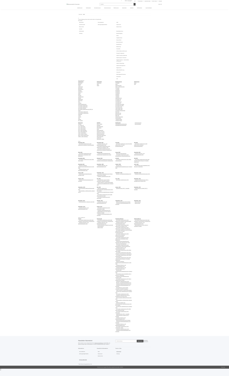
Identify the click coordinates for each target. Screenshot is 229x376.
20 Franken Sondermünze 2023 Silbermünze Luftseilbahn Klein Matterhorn (84, 155)
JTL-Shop (226, 367)
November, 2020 (100, 164)
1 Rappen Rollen (118, 119)
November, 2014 (81, 200)
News (117, 35)
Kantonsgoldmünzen (82, 104)
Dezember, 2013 (137, 200)
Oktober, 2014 (100, 200)
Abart (116, 84)
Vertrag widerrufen (83, 359)
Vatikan (79, 119)
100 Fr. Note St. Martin (82, 134)
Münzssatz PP (118, 114)
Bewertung (118, 46)
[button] (154, 4)
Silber (98, 85)
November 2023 (100, 142)
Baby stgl (117, 115)
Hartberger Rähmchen (101, 135)
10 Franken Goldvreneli (82, 106)
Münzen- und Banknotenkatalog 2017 (123, 173)
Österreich (80, 100)
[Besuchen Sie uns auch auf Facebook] (79, 362)
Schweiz (79, 103)
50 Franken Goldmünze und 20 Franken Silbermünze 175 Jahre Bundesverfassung (123, 145)
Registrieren (118, 67)
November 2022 (81, 158)
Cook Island (80, 86)
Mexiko (79, 98)
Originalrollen (118, 118)
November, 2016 (118, 172)
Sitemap (80, 33)
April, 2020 (136, 164)
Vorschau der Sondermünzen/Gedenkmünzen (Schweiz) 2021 (123, 167)
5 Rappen (117, 94)
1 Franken (117, 89)
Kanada (79, 95)
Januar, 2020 (80, 172)
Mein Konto (154, 1)
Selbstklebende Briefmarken (121, 124)
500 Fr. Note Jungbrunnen (83, 135)
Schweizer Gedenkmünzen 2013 (103, 210)
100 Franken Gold (118, 108)
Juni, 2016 (117, 178)
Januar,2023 (117, 152)
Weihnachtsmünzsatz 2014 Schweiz (123, 201)
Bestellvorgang (119, 33)
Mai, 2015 (99, 187)
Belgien (79, 84)
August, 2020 (118, 164)
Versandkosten (101, 22)
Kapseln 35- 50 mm (101, 132)
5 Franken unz (118, 99)
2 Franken (117, 88)
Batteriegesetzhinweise (121, 74)
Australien (80, 83)
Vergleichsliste (119, 37)
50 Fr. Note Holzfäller (82, 130)
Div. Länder (80, 120)
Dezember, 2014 (137, 187)
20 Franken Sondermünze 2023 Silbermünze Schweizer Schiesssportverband (140, 145)
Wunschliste (118, 40)
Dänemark (80, 88)
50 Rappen (117, 90)
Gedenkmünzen (118, 98)
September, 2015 (81, 187)
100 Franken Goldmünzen (83, 113)
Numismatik (99, 218)
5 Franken (117, 83)
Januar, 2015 (118, 187)
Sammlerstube (147, 1)
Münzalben (99, 127)
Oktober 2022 (99, 158)
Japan (79, 94)
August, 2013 (99, 206)
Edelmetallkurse (137, 218)
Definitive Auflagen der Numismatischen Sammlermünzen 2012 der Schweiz (105, 189)
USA (79, 118)
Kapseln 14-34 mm (100, 131)
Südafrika (80, 114)
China (79, 85)
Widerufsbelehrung (120, 70)
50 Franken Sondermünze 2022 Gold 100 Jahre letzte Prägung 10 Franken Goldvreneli (141, 161)
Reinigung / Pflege (100, 139)
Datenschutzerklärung (99, 343)
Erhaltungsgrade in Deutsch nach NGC (86, 201)
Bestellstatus (119, 44)
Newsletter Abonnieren (145, 341)
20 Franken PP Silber (119, 105)
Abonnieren (140, 341)
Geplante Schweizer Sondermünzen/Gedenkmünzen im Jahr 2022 (86, 167)
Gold (98, 84)
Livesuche (118, 72)
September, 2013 (81, 206)
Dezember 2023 (81, 142)
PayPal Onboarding (120, 63)
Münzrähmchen (100, 136)
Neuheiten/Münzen (119, 218)
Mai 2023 (136, 142)
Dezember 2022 (137, 152)
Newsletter (118, 76)
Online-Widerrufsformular (121, 51)
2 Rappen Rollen (118, 120)
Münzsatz (117, 111)
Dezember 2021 (81, 164)
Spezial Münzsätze (119, 116)
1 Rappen (117, 96)
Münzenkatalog (100, 126)
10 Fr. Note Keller (81, 126)
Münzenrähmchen (100, 134)
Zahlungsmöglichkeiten (102, 24)
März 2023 (80, 152)
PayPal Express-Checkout (121, 57)
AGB (117, 22)
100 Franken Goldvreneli (83, 111)
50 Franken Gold (118, 106)
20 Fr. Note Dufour (82, 129)
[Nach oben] (0, 369)
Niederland (80, 99)
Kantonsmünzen (138, 122)
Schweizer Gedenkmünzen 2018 (103, 176)
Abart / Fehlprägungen (120, 86)
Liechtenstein (81, 96)
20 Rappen (117, 91)
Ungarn (79, 116)
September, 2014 (118, 200)
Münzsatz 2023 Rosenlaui (121, 153)
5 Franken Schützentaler (120, 110)
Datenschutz (118, 26)
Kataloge (98, 125)
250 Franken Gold (118, 109)
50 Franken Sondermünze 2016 (122, 179)
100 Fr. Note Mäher (82, 132)
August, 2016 (80, 178)
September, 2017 (100, 172)
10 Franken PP (118, 103)
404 (117, 78)
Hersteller (118, 48)
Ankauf (79, 218)
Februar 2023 (99, 152)
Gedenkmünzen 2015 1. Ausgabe (122, 188)
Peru (79, 101)
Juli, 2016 (99, 178)
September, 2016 (137, 172)
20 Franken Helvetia (82, 108)
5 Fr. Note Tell (81, 125)
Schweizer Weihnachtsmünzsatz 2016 (142, 173)
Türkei (79, 115)
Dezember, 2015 (137, 178)
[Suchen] (135, 4)
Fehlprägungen (118, 85)
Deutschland (80, 89)
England (79, 90)
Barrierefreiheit (119, 42)
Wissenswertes (138, 201)
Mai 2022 (136, 158)
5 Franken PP (118, 100)
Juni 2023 (117, 142)
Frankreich (80, 91)
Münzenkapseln (100, 130)
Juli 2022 (117, 158)
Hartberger (99, 137)
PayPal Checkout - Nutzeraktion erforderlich (122, 60)
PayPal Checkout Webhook (121, 55)
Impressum (118, 24)
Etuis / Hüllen (99, 124)
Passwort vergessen (120, 53)
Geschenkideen (138, 124)
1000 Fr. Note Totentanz (83, 136)
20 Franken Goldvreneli (82, 105)
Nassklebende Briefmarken (120, 125)
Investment (99, 83)
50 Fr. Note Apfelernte (82, 131)
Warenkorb (140, 1)
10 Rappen (117, 93)
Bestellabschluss (119, 31)
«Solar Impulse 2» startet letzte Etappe (105, 182)
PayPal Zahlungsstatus (120, 65)
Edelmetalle (81, 31)
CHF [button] (135, 1)
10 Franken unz (118, 101)
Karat (98, 129)
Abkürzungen (137, 203)
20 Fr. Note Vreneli (82, 127)
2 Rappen (117, 95)
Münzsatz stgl (118, 113)
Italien (79, 93)
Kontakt (160, 1)
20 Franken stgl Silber (119, 104)
